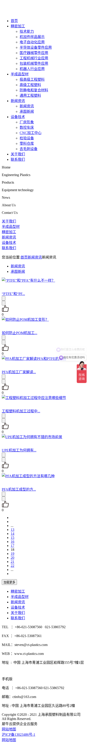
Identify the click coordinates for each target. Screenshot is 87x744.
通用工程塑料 (30, 95)
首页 (14, 21)
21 (12, 562)
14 (12, 533)
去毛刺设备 (28, 149)
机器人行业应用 (32, 69)
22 (12, 566)
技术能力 (27, 31)
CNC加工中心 (30, 133)
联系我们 (18, 159)
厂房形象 (27, 122)
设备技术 (18, 117)
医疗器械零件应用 (34, 53)
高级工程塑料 (30, 85)
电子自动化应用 (32, 42)
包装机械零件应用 (34, 63)
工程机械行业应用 (34, 58)
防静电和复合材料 (34, 90)
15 (12, 537)
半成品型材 (20, 74)
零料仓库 (27, 143)
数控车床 (27, 127)
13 (12, 529)
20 (12, 558)
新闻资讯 (18, 101)
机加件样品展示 (32, 37)
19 (12, 553)
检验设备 (27, 138)
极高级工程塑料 (32, 79)
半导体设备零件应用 (36, 47)
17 (12, 545)
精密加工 (18, 26)
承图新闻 (27, 111)
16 (12, 541)
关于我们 (18, 154)
